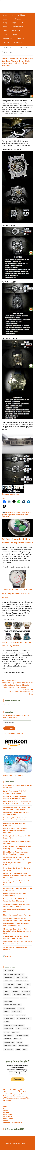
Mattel (6, 1022)
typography (8, 1049)
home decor (16, 1011)
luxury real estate (23, 1018)
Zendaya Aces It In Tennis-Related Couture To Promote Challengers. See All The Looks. (17, 875)
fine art (21, 1008)
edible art (8, 1001)
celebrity (15, 991)
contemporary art (11, 998)
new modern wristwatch (21, 512)
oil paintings (8, 1035)
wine (24, 1049)
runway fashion (10, 1045)
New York (15, 1032)
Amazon (12, 1092)
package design (22, 1035)
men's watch (9, 512)
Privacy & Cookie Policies (12, 1123)
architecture (22, 977)
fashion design (9, 1008)
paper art (17, 1039)
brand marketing (20, 988)
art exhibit (8, 981)
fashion (6, 48)
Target (27, 1092)
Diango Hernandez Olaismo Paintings (17, 915)
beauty (27, 984)
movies (6, 1032)
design (23, 998)
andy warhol (9, 977)
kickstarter (20, 1015)
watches (14, 50)
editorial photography (12, 1005)
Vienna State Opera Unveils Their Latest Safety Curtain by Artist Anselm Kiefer (17, 931)
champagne (26, 991)
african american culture (13, 974)
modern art (8, 1028)
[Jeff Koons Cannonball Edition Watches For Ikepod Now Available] (17, 528)
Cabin (6, 991)
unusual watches (13, 514)
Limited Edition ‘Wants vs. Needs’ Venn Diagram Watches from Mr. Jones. (17, 593)
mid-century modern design (14, 1025)
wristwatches (23, 514)
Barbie (19, 984)
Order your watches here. (11, 494)
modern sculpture (22, 1028)
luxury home (9, 1018)
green (6, 1011)
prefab (19, 1042)
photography (9, 1042)
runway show (23, 1045)
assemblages (9, 984)
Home (5, 1106)
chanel (7, 994)
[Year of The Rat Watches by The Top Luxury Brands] (17, 631)
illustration (8, 1015)
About (5, 1120)
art (4, 1108)
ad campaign (8, 970)
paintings (7, 1039)
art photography (21, 981)
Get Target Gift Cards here (13, 775)
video (18, 1049)
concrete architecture (21, 994)
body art (7, 988)
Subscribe (9, 728)
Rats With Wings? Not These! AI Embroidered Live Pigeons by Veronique (15, 830)
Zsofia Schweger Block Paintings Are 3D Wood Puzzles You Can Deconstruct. (16, 883)
